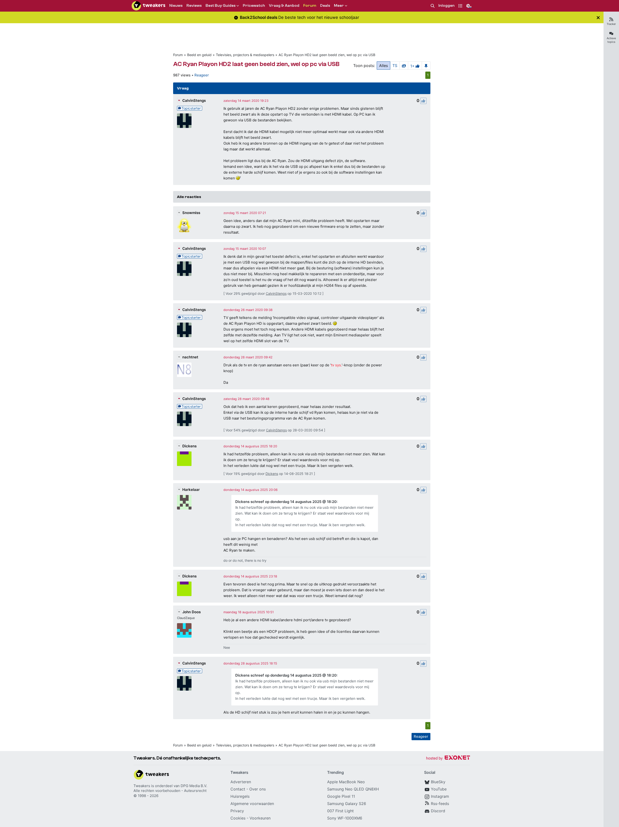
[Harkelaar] (184, 502)
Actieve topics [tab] (611, 40)
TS (394, 65)
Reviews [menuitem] (194, 5)
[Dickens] (184, 458)
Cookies (237, 818)
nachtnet (190, 357)
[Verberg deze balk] (598, 17)
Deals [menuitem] (325, 5)
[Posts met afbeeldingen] (404, 65)
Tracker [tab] (611, 24)
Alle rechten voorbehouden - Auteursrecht (169, 790)
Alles (383, 65)
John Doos (191, 612)
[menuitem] (432, 6)
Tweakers (141, 785)
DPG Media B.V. (194, 785)
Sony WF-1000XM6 (344, 818)
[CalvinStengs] (184, 120)
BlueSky (438, 781)
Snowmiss (191, 212)
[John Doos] (184, 630)
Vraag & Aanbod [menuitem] (284, 5)
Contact (237, 789)
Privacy (237, 810)
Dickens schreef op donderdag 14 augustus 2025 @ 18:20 (286, 501)
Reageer (201, 75)
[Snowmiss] (184, 225)
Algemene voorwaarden (252, 803)
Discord (438, 810)
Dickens (189, 446)
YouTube (439, 789)
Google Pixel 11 (341, 796)
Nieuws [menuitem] (176, 5)
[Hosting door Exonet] (448, 758)
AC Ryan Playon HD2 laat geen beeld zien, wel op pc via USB (327, 55)
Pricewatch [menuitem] (254, 5)
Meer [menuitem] (339, 5)
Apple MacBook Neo (346, 781)
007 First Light (340, 810)
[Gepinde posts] (426, 65)
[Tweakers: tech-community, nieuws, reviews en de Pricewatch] (148, 6)
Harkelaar (191, 489)
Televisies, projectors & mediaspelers (245, 55)
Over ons (257, 789)
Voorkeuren (260, 818)
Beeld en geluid (199, 55)
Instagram (440, 796)
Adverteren (240, 781)
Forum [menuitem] (309, 5)
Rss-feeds (440, 803)
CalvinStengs (194, 100)
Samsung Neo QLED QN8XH (353, 789)
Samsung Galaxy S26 (346, 803)
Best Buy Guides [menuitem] (221, 5)
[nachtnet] (184, 369)
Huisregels (240, 796)
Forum (178, 55)
